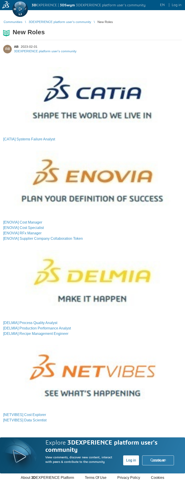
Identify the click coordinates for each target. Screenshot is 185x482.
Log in (131, 460)
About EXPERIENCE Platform (47, 478)
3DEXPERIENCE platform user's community (45, 51)
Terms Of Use (95, 478)
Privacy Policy (128, 478)
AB (16, 46)
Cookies (157, 478)
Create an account (158, 460)
